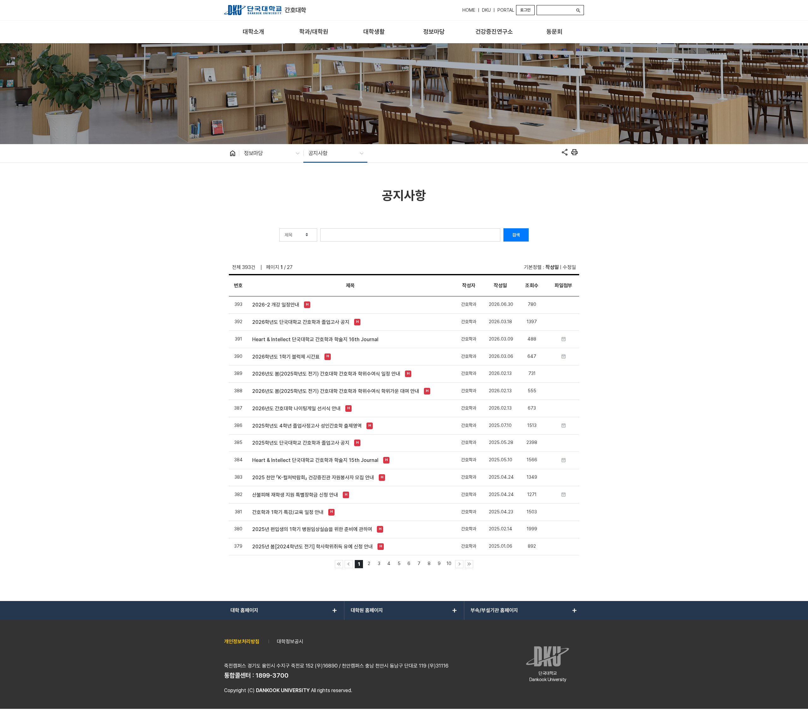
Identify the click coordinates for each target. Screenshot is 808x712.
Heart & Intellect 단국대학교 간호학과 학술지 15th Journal (315, 460)
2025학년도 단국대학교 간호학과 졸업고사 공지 (300, 443)
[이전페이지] (349, 564)
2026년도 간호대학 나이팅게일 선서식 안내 (296, 408)
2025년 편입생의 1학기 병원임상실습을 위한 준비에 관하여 (312, 529)
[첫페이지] (339, 564)
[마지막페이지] (469, 564)
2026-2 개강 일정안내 (275, 305)
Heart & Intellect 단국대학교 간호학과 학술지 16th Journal (315, 339)
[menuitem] (253, 32)
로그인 (525, 10)
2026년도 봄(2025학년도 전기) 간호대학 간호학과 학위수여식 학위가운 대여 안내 (335, 391)
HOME (468, 10)
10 (449, 563)
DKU (486, 10)
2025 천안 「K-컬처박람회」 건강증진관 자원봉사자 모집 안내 (313, 478)
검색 (516, 234)
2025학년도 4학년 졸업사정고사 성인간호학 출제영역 (307, 426)
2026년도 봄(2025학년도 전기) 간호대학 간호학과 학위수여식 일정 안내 (326, 374)
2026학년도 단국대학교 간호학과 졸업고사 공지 (300, 322)
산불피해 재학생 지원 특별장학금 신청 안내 (295, 495)
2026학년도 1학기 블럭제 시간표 (286, 357)
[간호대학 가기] (253, 10)
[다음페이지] (459, 564)
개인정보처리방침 (241, 642)
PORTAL (505, 10)
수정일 (569, 267)
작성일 (552, 267)
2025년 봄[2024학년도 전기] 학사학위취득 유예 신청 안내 (312, 547)
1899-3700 (272, 675)
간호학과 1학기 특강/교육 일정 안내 (288, 512)
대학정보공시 (290, 642)
